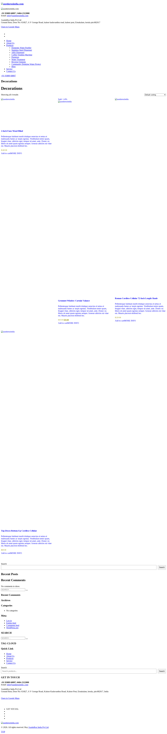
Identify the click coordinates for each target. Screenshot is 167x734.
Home (8, 654)
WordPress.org (12, 628)
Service (9, 661)
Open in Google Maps (10, 698)
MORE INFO (16, 153)
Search (4, 564)
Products (9, 658)
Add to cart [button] (5, 153)
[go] (27, 590)
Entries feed (11, 623)
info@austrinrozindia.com (17, 16)
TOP (3, 732)
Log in (9, 621)
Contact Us (11, 663)
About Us (10, 656)
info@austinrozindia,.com (17, 685)
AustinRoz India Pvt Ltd (38, 727)
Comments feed (12, 625)
